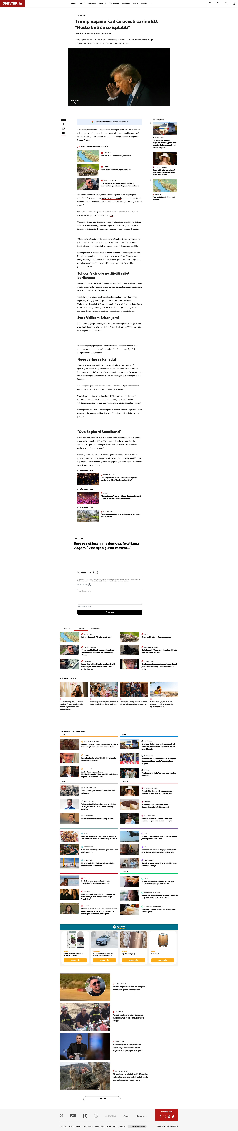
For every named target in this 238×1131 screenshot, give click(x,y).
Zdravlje (126, 3)
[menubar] (234, 3)
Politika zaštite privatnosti (103, 1126)
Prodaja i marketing (75, 1126)
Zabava (144, 3)
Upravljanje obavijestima (138, 1126)
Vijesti (73, 3)
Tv (151, 3)
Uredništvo (63, 1126)
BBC (111, 215)
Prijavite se (110, 612)
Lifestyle (102, 3)
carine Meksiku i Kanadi (111, 198)
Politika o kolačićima (119, 1126)
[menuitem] (234, 3)
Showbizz (92, 3)
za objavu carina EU (112, 253)
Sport (81, 3)
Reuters (104, 290)
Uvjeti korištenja (88, 1126)
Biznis (135, 3)
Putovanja (114, 3)
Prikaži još (102, 1098)
